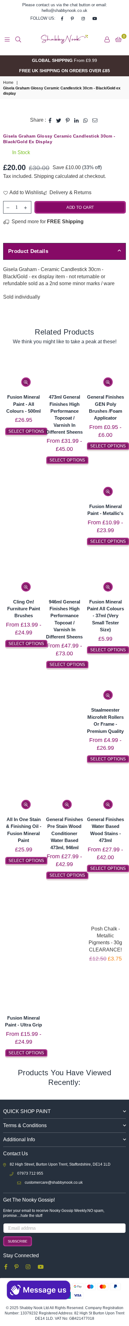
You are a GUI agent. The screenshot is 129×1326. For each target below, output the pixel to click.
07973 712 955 (30, 1173)
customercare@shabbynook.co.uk (54, 1182)
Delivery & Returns (69, 192)
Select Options (26, 431)
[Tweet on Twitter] (58, 120)
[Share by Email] (95, 120)
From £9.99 (64, 60)
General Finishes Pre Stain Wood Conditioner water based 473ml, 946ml (64, 833)
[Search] (18, 39)
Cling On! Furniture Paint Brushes (23, 608)
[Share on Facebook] (50, 120)
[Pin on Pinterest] (68, 120)
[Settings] (107, 39)
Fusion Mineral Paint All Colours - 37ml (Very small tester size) (105, 616)
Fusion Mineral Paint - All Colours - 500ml (23, 404)
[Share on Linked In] (76, 120)
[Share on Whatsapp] (85, 120)
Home (8, 82)
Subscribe (17, 1241)
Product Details (28, 251)
